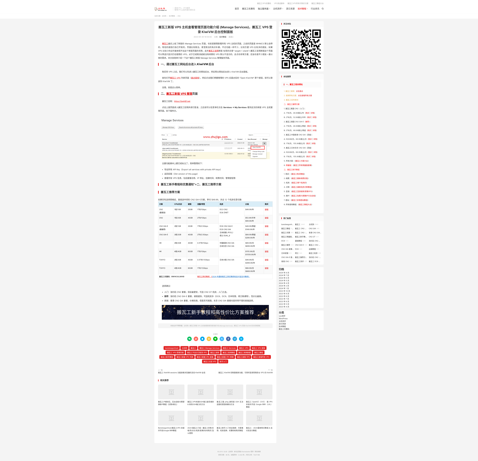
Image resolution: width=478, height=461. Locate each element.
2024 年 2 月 (284, 286)
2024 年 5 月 (284, 280)
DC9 (284, 241)
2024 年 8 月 (284, 273)
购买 (307, 113)
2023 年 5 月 (284, 304)
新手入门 (223, 361)
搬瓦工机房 (315, 253)
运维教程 (314, 249)
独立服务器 (263, 8)
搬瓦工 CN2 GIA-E (315, 245)
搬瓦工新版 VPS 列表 (185, 357)
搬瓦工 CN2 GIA (301, 228)
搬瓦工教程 (258, 352)
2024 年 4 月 (284, 283)
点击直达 (299, 91)
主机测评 (277, 8)
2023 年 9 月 (284, 294)
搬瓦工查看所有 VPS (261, 357)
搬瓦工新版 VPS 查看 (205, 357)
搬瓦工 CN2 (301, 232)
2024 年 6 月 (284, 278)
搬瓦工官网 (214, 51)
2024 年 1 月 (284, 288)
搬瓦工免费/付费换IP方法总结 (303, 196)
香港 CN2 (286, 261)
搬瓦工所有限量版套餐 (302, 165)
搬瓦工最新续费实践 (300, 178)
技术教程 (302, 8)
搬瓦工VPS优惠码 (264, 3)
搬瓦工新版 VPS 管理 (179, 93)
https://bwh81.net (182, 101)
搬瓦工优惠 (287, 232)
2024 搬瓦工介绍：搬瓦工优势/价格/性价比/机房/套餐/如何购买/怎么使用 (200, 430)
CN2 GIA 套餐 (287, 249)
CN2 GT (314, 237)
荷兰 (298, 253)
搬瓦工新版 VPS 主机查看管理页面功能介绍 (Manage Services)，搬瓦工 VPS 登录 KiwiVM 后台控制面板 (225, 326)
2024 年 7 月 (284, 275)
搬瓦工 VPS (175, 78)
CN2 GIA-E (301, 245)
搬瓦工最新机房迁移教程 (301, 187)
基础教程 (300, 241)
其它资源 (290, 8)
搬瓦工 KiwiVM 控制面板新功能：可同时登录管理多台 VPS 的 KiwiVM (245, 372)
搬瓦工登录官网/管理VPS (302, 191)
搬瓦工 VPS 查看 (258, 348)
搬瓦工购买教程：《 (223, 276)
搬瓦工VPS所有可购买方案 (298, 3)
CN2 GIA (314, 228)
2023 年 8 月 (284, 296)
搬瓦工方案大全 (302, 161)
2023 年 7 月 (284, 299)
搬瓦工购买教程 (298, 174)
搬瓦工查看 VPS (243, 357)
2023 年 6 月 (284, 301)
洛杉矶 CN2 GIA (315, 241)
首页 (237, 8)
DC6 (298, 249)
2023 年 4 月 (284, 307)
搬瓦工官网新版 (245, 352)
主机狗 (163, 9)
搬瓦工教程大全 (317, 3)
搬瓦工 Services (229, 348)
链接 (266, 209)
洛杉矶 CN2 (315, 257)
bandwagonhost (171, 348)
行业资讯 (315, 8)
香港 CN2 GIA (315, 232)
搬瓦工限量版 (287, 237)
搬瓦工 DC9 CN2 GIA (315, 261)
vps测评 (282, 316)
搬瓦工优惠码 (248, 8)
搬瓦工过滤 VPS (210, 361)
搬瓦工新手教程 (167, 357)
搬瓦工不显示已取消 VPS (197, 352)
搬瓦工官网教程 (229, 352)
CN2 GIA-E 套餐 (287, 257)
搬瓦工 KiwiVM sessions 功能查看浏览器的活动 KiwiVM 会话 (181, 372)
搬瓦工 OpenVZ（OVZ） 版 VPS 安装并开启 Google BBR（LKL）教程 (259, 404)
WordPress (283, 318)
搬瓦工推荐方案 (301, 257)
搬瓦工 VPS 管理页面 (175, 352)
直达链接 (195, 78)
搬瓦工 (165, 43)
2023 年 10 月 (284, 291)
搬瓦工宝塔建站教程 (299, 200)
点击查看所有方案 (305, 95)
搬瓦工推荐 (287, 245)
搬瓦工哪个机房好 (299, 183)
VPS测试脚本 (279, 3)
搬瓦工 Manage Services (209, 348)
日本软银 (286, 253)
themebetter (246, 452)
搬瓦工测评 (301, 261)
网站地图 (258, 452)
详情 (312, 113)
